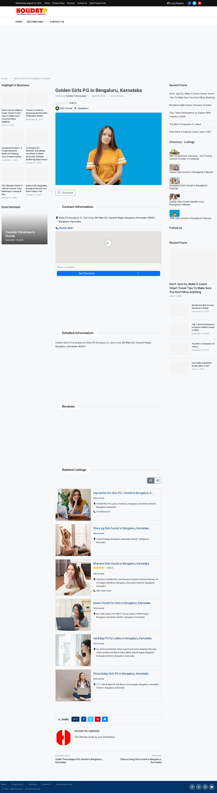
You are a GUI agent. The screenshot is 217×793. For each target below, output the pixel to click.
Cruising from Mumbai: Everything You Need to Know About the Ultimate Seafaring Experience (36, 154)
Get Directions (87, 273)
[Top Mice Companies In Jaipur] (179, 348)
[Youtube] (199, 3)
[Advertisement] (108, 50)
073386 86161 (103, 511)
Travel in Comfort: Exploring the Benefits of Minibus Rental (36, 113)
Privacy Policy (58, 3)
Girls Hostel (98, 498)
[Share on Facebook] (83, 719)
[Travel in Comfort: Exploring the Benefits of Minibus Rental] (36, 99)
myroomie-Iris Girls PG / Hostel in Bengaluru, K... (123, 493)
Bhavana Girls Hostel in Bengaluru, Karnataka (121, 563)
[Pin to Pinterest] (98, 719)
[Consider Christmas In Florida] (24, 229)
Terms (47, 3)
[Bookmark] (59, 518)
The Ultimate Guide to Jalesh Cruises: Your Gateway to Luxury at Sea (12, 190)
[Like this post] (76, 719)
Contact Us (82, 3)
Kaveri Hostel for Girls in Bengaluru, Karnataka (121, 603)
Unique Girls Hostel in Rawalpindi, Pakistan (191, 172)
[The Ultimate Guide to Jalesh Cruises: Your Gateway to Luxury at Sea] (12, 174)
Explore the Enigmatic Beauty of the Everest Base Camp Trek (36, 188)
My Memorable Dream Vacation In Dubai (190, 105)
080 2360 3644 (103, 590)
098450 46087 (66, 228)
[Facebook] (189, 3)
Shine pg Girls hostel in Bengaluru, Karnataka (121, 528)
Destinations (35, 22)
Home (19, 22)
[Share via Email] (105, 719)
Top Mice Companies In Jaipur (185, 124)
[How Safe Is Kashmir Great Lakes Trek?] (179, 368)
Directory (71, 3)
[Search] (199, 22)
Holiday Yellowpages (76, 96)
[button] (4, 229)
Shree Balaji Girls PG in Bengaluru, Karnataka (120, 673)
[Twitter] (194, 3)
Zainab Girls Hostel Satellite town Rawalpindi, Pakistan (187, 203)
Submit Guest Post (97, 3)
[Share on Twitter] (91, 719)
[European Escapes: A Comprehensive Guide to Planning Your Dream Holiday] (12, 136)
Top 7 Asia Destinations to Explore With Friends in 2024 (203, 327)
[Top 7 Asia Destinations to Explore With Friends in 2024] (179, 329)
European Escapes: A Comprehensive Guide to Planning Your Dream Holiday (12, 152)
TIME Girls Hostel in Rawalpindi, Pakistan (190, 218)
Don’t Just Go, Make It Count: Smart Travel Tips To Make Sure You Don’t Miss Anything (190, 288)
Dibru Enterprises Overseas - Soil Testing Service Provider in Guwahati (191, 157)
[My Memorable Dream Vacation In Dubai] (179, 310)
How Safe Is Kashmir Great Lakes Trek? (190, 131)
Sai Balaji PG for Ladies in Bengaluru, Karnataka (122, 638)
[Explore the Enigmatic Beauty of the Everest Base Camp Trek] (36, 174)
